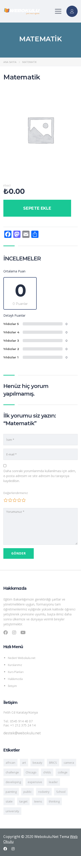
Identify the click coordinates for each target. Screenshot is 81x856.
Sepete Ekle (37, 208)
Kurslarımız (15, 665)
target (23, 801)
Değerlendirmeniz (15, 493)
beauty (37, 763)
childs (47, 772)
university (12, 811)
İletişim (12, 686)
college (63, 772)
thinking (54, 801)
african (10, 763)
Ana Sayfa (9, 62)
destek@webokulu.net (22, 733)
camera (69, 763)
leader (53, 782)
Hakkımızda (15, 679)
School (60, 792)
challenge (12, 772)
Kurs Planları (16, 672)
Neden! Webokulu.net (21, 658)
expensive (35, 782)
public (27, 792)
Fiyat (7, 185)
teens (38, 801)
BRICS (53, 763)
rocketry (44, 792)
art (24, 763)
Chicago (31, 772)
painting (11, 792)
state (9, 801)
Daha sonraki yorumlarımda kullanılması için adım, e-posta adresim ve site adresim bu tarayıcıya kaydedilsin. (39, 476)
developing (13, 782)
